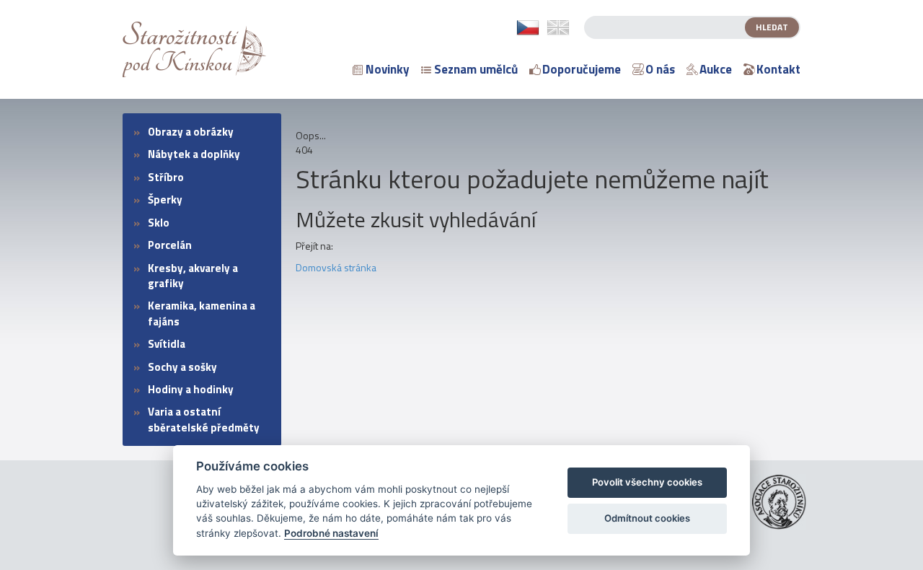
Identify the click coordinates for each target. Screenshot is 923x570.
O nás (660, 69)
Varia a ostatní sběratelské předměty (204, 419)
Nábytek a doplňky (194, 154)
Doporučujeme (581, 69)
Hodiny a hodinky (191, 389)
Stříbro (166, 177)
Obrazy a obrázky (191, 131)
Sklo (158, 222)
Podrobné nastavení (331, 533)
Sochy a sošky (182, 367)
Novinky (388, 69)
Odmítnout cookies (647, 518)
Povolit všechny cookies (647, 482)
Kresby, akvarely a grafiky (193, 275)
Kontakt (778, 69)
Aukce (715, 69)
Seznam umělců (476, 69)
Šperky (165, 199)
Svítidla (166, 344)
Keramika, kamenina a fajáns (201, 313)
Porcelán (170, 245)
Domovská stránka (336, 267)
